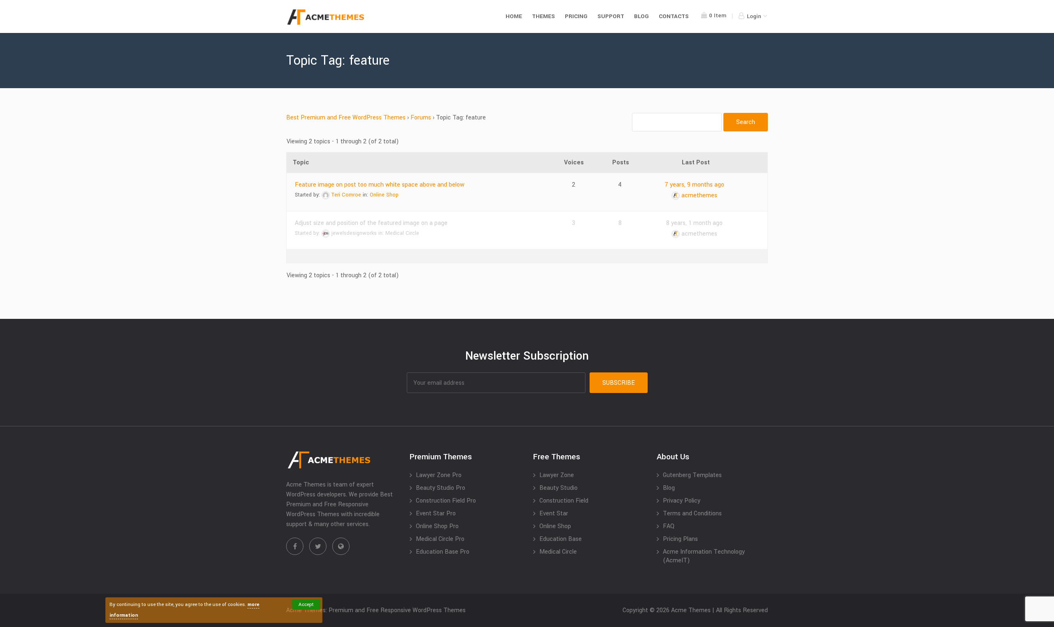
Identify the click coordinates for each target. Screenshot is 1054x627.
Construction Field (563, 500)
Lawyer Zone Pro (439, 475)
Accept (306, 604)
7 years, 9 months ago (694, 184)
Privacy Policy (681, 500)
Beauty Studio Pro (440, 488)
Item (717, 15)
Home (514, 16)
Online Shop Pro (437, 526)
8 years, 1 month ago (694, 223)
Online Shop (384, 195)
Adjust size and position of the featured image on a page (371, 223)
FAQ (668, 526)
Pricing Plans (680, 539)
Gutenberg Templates (692, 475)
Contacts (674, 16)
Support (610, 16)
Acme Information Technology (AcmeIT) (704, 556)
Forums (420, 117)
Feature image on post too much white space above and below (379, 184)
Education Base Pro (442, 551)
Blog (641, 16)
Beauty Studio (558, 488)
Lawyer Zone (556, 475)
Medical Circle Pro (440, 539)
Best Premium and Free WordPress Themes (346, 117)
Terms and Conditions (692, 513)
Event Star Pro (436, 513)
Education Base (560, 539)
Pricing (576, 16)
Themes (543, 16)
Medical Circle (402, 233)
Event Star (553, 513)
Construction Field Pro (446, 500)
